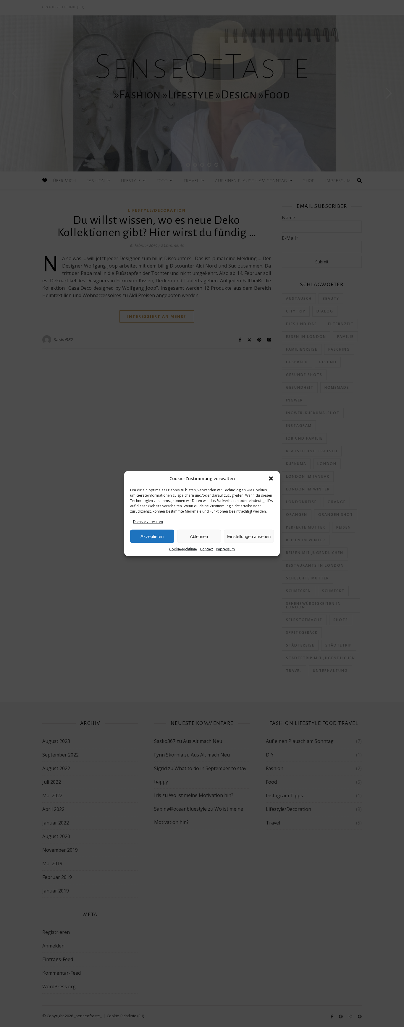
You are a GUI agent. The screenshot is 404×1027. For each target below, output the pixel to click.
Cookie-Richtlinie (183, 549)
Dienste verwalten (148, 521)
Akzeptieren (152, 536)
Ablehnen (199, 536)
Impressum (225, 549)
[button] (271, 479)
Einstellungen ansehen (249, 536)
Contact (206, 549)
